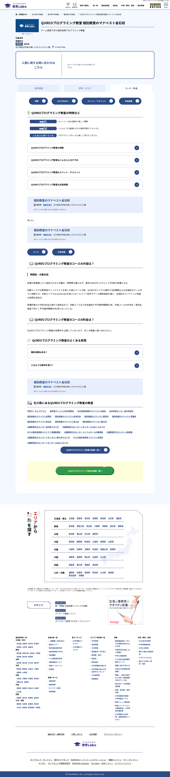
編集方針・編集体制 (56, 734)
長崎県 (87, 572)
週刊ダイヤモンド (61, 759)
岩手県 (87, 518)
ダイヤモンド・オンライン (41, 759)
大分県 (103, 572)
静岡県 (79, 541)
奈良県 (95, 549)
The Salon (95, 763)
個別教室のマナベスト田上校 (67, 421)
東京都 (71, 526)
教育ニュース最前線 (122, 702)
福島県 (119, 518)
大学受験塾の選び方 (99, 665)
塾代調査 (141, 5)
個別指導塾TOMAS (56, 651)
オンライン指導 (54, 688)
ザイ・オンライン (130, 759)
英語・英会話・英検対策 (122, 691)
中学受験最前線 (144, 644)
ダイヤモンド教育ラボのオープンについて (72, 621)
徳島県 (71, 564)
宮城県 (95, 518)
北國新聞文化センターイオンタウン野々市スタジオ (48, 437)
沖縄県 (81, 575)
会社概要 (93, 734)
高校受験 (95, 644)
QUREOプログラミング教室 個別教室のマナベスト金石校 (100, 14)
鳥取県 (71, 556)
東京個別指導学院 (55, 648)
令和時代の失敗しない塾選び (122, 651)
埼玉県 (89, 526)
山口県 (103, 556)
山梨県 (111, 541)
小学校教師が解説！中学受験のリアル (122, 697)
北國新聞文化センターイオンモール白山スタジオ (47, 442)
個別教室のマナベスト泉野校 (39, 416)
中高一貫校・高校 (127, 5)
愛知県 (71, 541)
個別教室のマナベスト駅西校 (96, 416)
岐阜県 (87, 541)
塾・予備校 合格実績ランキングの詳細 (71, 605)
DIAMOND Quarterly (80, 763)
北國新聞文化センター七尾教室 (119, 432)
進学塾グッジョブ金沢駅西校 (62, 411)
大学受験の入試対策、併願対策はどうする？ (122, 717)
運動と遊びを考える (122, 665)
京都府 (87, 549)
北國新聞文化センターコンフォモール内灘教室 (83, 432)
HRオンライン (107, 763)
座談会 (115, 5)
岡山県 (87, 556)
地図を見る (47, 205)
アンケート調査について (65, 613)
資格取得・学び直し (99, 651)
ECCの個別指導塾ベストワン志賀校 (88, 437)
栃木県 (113, 526)
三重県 (95, 541)
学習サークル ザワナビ (36, 411)
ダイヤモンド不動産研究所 (59, 763)
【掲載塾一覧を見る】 (57, 641)
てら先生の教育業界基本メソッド (122, 660)
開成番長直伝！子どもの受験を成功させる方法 (122, 643)
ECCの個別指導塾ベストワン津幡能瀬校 (43, 432)
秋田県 (103, 518)
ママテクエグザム (145, 657)
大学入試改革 (144, 648)
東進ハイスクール (55, 665)
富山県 (79, 533)
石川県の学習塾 (37, 14)
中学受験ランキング (78, 642)
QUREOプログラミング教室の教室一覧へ (83, 450)
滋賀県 (113, 549)
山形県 (111, 518)
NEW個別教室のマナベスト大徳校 (91, 411)
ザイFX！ (42, 763)
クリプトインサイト (123, 763)
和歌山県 (104, 549)
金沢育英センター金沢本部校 (121, 411)
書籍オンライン (115, 759)
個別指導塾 (105, 5)
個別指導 (52, 681)
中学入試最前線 (121, 656)
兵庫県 (79, 549)
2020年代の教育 (145, 641)
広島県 (95, 556)
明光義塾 (52, 655)
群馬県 (120, 526)
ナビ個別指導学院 (55, 658)
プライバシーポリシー (113, 734)
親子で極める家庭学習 (146, 652)
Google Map (60, 47)
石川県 (87, 533)
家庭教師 (95, 679)
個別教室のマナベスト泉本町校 (68, 416)
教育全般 (95, 662)
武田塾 (51, 669)
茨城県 (105, 526)
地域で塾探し (85, 5)
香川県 (79, 564)
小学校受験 (96, 675)
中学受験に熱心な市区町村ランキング (99, 670)
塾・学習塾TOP (21, 14)
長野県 (103, 541)
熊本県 (95, 572)
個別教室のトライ (55, 662)
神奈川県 (80, 526)
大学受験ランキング (78, 648)
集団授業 (52, 684)
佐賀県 (79, 572)
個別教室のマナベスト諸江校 (95, 421)
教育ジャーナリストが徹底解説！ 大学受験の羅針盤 (122, 708)
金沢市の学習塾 (53, 14)
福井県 (95, 533)
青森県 (79, 518)
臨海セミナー (54, 644)
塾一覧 (95, 5)
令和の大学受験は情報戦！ (122, 670)
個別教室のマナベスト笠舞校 (124, 416)
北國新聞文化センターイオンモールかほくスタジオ (83, 427)
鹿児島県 (72, 575)
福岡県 (71, 572)
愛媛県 (87, 564)
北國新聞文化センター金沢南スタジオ (43, 427)
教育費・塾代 (96, 655)
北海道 (71, 518)
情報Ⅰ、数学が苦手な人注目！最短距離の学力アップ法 (122, 677)
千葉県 (97, 526)
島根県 (79, 556)
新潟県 (71, 533)
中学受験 (95, 641)
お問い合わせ (76, 734)
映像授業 (52, 691)
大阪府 (71, 549)
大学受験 (95, 648)
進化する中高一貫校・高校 (145, 662)
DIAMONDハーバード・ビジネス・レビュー (89, 759)
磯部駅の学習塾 (69, 14)
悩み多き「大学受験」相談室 (123, 685)
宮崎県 (111, 572)
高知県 (95, 564)
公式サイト (29, 34)
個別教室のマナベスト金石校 (39, 421)
